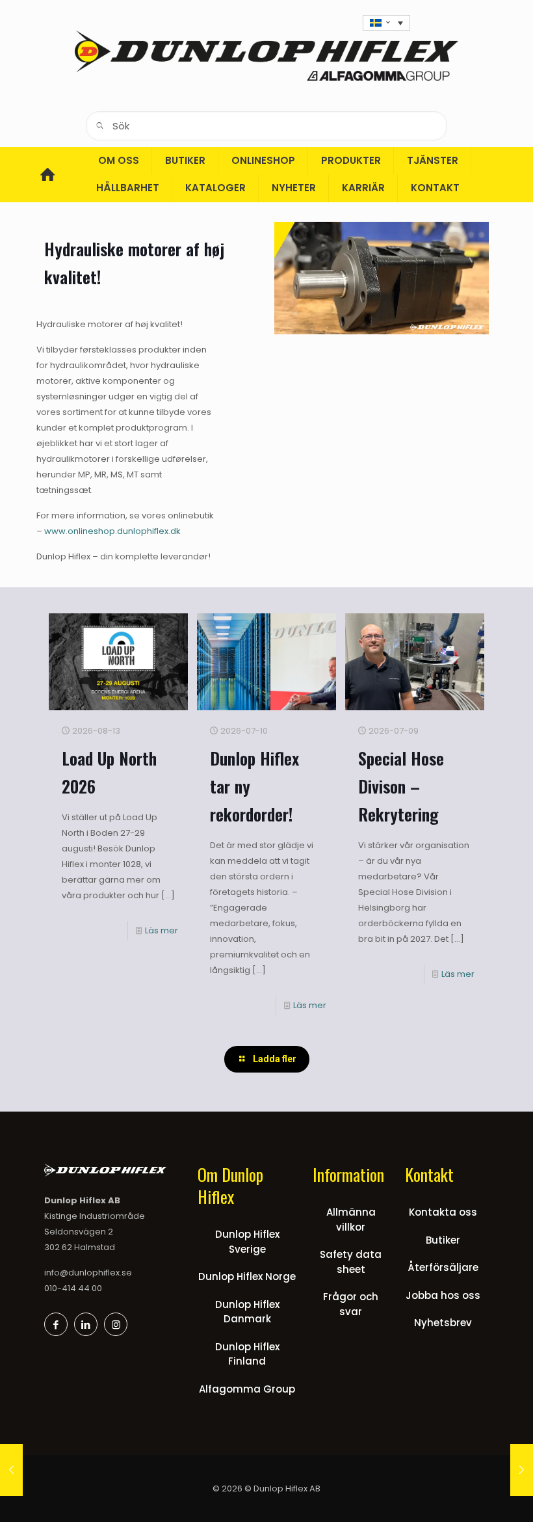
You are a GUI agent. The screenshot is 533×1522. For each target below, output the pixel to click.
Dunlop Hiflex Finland (247, 1354)
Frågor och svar (350, 1304)
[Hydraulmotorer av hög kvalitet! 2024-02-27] (11, 1470)
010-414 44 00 (73, 1288)
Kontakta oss (443, 1212)
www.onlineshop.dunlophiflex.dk (112, 531)
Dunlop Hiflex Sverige (247, 1241)
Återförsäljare (443, 1267)
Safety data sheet (351, 1262)
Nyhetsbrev (443, 1322)
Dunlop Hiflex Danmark (247, 1312)
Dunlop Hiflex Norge (247, 1276)
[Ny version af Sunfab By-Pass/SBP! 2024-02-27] (521, 1470)
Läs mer (161, 930)
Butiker (443, 1240)
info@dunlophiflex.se (88, 1272)
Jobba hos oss (443, 1295)
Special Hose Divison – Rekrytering (401, 786)
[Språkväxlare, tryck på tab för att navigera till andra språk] (386, 23)
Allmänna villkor (351, 1219)
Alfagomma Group (247, 1389)
